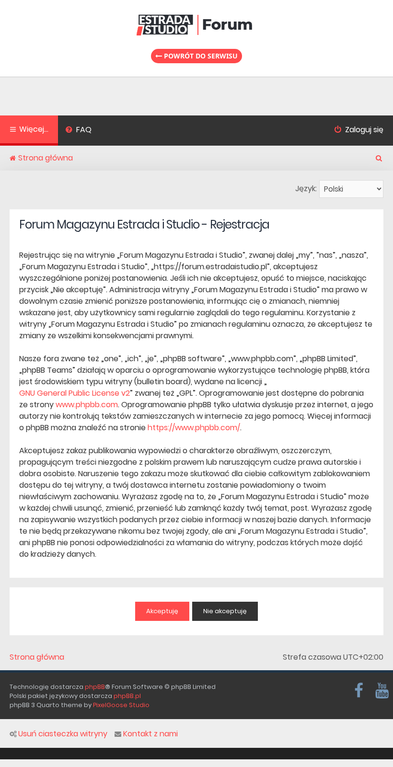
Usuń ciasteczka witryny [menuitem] (62, 734)
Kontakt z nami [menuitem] (150, 734)
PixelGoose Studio (121, 705)
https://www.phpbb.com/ (194, 427)
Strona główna (37, 657)
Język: (306, 188)
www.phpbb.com (87, 404)
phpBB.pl (127, 696)
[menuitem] (78, 130)
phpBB (95, 687)
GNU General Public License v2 (74, 393)
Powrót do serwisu (200, 55)
